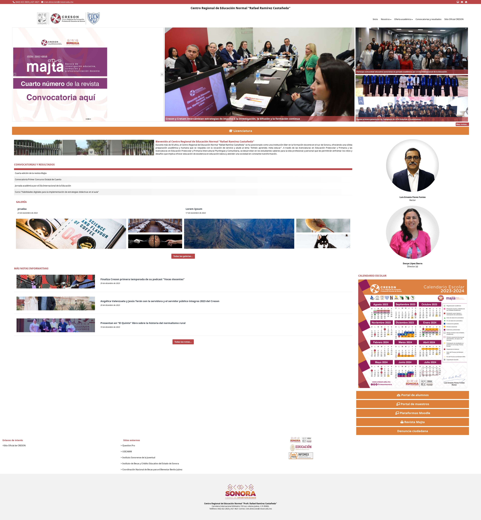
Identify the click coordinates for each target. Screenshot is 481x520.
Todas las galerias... (183, 256)
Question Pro (128, 445)
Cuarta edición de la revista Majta (30, 173)
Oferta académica (402, 19)
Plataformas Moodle (415, 413)
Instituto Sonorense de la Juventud (138, 457)
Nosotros (385, 19)
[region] (88, 74)
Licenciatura (242, 131)
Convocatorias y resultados (428, 19)
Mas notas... (462, 124)
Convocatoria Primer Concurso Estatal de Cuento (38, 179)
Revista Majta (414, 422)
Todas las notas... (183, 341)
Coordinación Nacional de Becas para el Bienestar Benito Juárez (152, 469)
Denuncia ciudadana (412, 431)
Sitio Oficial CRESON (453, 19)
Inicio (375, 19)
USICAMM (127, 451)
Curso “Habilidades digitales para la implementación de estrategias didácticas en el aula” (57, 192)
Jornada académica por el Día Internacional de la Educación (43, 185)
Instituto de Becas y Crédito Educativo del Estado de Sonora (150, 463)
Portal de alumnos (415, 395)
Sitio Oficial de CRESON (15, 445)
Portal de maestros (415, 404)
